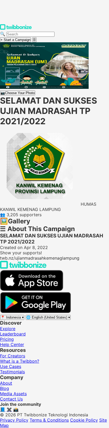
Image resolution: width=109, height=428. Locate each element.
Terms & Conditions (49, 420)
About (6, 383)
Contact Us (11, 399)
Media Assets (13, 393)
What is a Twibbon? (19, 361)
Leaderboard (13, 334)
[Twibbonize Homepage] (16, 28)
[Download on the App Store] (31, 289)
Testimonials (12, 371)
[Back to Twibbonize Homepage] (23, 267)
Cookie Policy (84, 420)
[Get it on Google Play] (35, 311)
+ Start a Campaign (15, 40)
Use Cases (10, 366)
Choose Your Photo (18, 93)
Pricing (7, 339)
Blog (4, 388)
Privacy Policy (14, 420)
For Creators (12, 355)
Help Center (12, 344)
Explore (7, 328)
